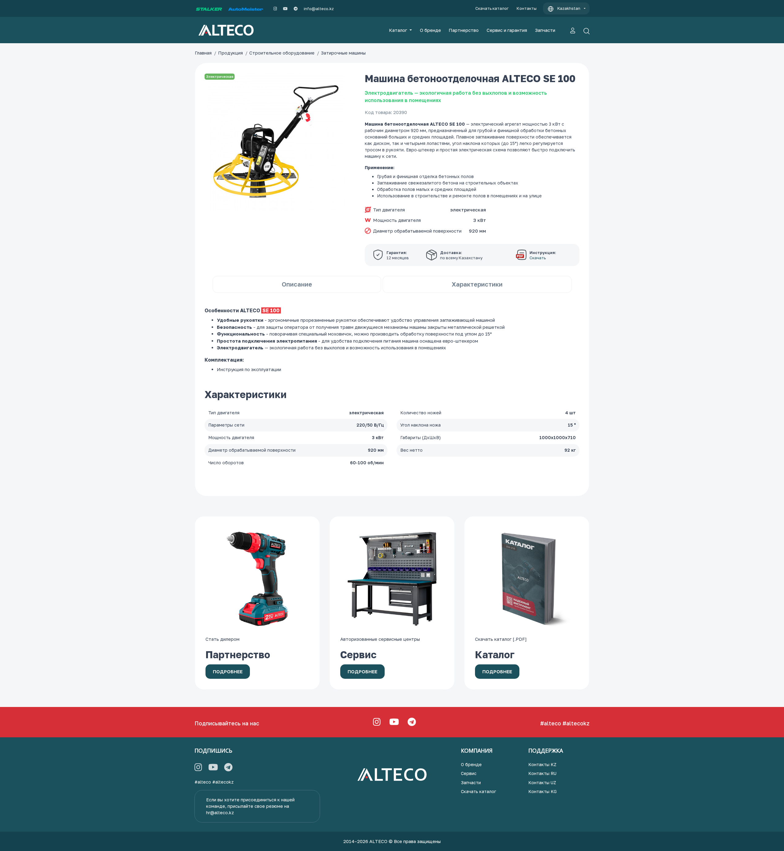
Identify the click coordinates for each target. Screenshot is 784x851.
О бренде (430, 30)
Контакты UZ (542, 782)
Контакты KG (542, 791)
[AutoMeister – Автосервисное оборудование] (245, 8)
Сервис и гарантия (507, 30)
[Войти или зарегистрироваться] (572, 30)
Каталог (398, 30)
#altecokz (576, 723)
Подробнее (228, 671)
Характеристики (477, 284)
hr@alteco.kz (220, 812)
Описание (297, 284)
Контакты (527, 8)
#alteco (550, 723)
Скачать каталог (492, 8)
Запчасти (545, 30)
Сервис (469, 773)
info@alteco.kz (319, 8)
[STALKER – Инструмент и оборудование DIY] (209, 8)
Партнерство (464, 30)
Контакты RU (542, 773)
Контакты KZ (542, 764)
